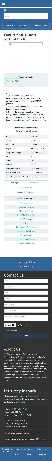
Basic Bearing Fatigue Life (26, 227)
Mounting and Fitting (26, 239)
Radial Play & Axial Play (26, 215)
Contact (23, 26)
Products (42, 455)
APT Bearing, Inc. (13, 449)
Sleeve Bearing (30, 131)
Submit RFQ (13, 81)
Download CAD (35, 183)
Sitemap (43, 459)
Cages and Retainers (26, 207)
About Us (9, 26)
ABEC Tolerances (26, 219)
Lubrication (26, 223)
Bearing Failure (26, 235)
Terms (29, 455)
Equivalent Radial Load (26, 231)
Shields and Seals (26, 211)
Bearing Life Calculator (26, 192)
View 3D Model (26, 187)
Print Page (14, 183)
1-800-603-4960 (40, 26)
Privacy (16, 455)
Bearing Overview (26, 203)
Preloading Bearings (26, 243)
